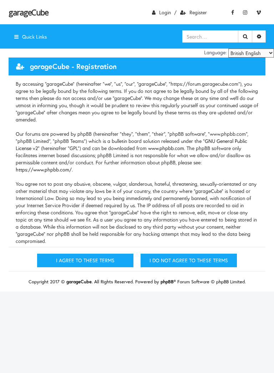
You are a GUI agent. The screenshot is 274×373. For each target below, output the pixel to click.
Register (198, 12)
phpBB (167, 282)
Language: (215, 52)
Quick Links (34, 36)
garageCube (28, 12)
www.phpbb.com (166, 148)
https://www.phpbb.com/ (44, 169)
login (165, 12)
